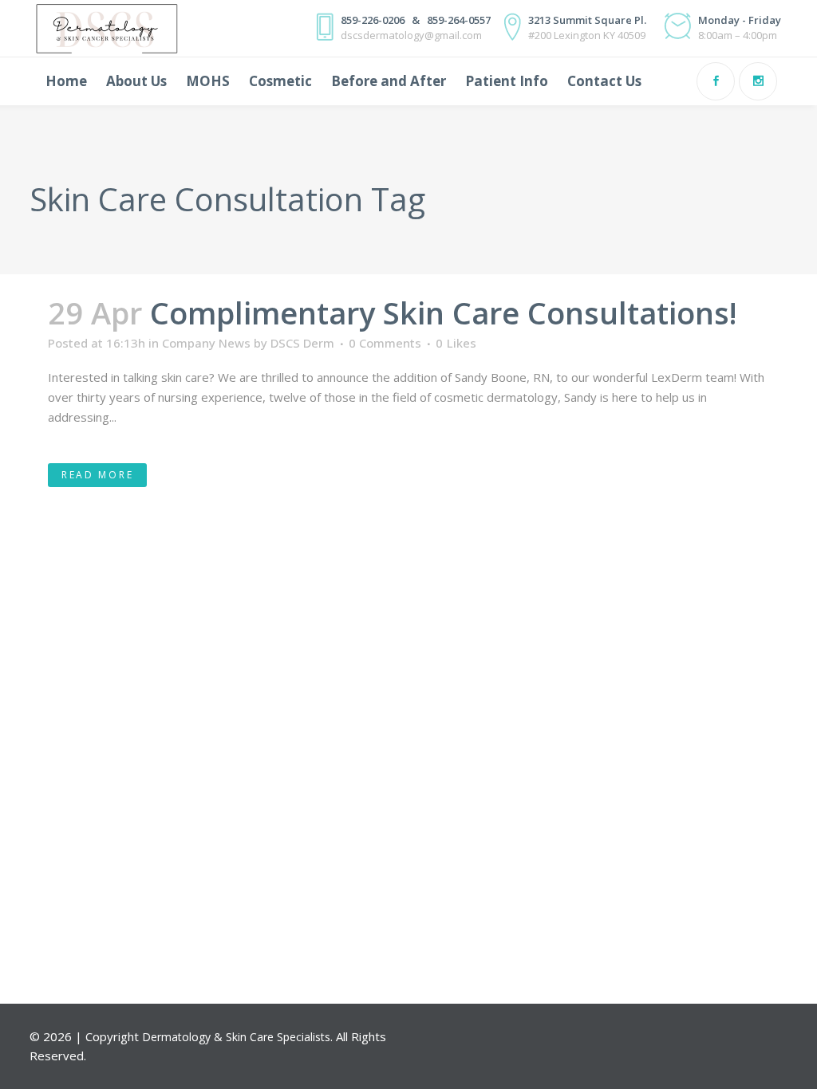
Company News (206, 343)
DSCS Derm (302, 343)
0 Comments (385, 343)
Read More (97, 475)
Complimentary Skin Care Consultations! (443, 312)
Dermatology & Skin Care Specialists (236, 1036)
